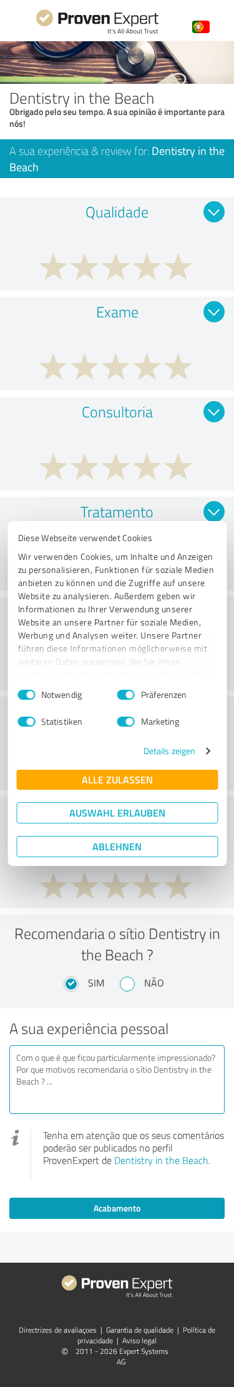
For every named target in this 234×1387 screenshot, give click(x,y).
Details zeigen (169, 751)
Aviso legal (139, 1340)
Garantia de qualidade (139, 1330)
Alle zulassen (117, 779)
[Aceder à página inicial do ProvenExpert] (97, 32)
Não (154, 983)
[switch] (126, 695)
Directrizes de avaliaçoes (58, 1330)
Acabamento (117, 1208)
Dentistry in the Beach (161, 1160)
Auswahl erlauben (117, 812)
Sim (96, 983)
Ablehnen (117, 846)
